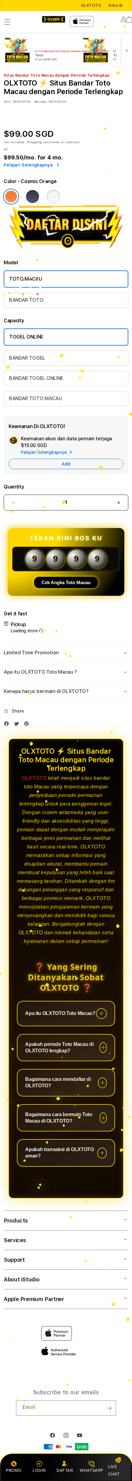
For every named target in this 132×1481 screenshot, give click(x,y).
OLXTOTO (34, 778)
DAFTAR (64, 1470)
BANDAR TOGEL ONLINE (36, 378)
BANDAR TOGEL (27, 358)
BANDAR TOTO (26, 300)
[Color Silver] (53, 196)
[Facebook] (8, 725)
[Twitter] (18, 725)
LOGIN (39, 1470)
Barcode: (41, 101)
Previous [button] (6, 5)
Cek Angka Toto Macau (66, 582)
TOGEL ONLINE (26, 337)
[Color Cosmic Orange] (11, 196)
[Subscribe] (109, 1408)
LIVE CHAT (113, 1470)
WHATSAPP (91, 1470)
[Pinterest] (28, 725)
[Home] (53, 19)
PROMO (13, 1470)
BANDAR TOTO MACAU (35, 398)
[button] (7, 22)
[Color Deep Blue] (32, 196)
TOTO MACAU (25, 279)
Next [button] (126, 5)
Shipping (34, 142)
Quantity (14, 487)
